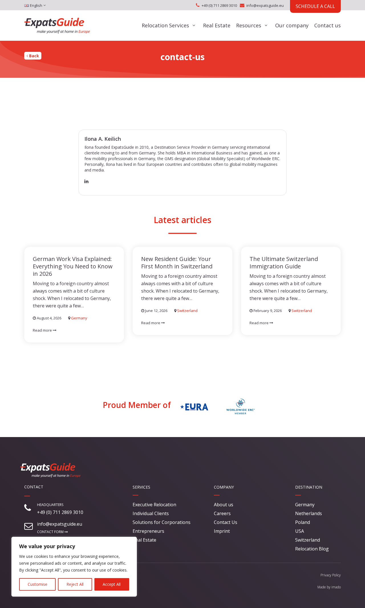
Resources (248, 25)
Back (33, 55)
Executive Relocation (154, 504)
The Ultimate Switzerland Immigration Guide (284, 262)
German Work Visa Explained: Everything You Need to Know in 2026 (73, 266)
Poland (302, 522)
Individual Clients (151, 513)
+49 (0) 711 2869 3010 (219, 5)
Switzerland (187, 310)
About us (223, 504)
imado (336, 587)
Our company (292, 25)
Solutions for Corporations (161, 522)
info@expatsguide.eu (265, 5)
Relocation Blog (312, 549)
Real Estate (216, 25)
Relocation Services (165, 25)
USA (299, 531)
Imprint (222, 531)
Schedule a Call (315, 6)
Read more (43, 330)
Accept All (112, 584)
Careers (222, 513)
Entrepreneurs (148, 531)
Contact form (50, 531)
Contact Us (225, 522)
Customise (37, 584)
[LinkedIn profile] (86, 181)
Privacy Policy (331, 575)
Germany (79, 318)
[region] (74, 567)
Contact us (327, 25)
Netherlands (308, 513)
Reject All (75, 584)
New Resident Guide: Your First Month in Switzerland (176, 262)
